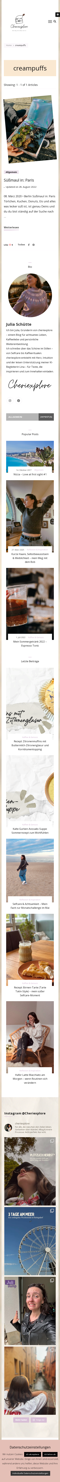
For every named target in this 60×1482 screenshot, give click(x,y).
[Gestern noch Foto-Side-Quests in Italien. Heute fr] (30, 1381)
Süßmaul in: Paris (19, 180)
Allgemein (11, 172)
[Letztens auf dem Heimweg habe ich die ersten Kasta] (30, 1171)
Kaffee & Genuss (36, 637)
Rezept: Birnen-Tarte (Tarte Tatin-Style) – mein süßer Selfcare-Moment (30, 991)
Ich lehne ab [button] (50, 1454)
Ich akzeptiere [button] (32, 1454)
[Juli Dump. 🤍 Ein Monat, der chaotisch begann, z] (30, 1311)
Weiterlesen (11, 227)
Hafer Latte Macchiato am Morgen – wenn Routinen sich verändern (30, 1078)
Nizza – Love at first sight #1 (30, 474)
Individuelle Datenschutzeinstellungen (30, 1473)
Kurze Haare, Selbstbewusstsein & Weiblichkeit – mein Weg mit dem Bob (30, 558)
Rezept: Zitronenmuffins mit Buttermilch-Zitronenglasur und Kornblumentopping (30, 745)
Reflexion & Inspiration (37, 549)
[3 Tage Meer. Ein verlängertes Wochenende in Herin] (30, 1241)
